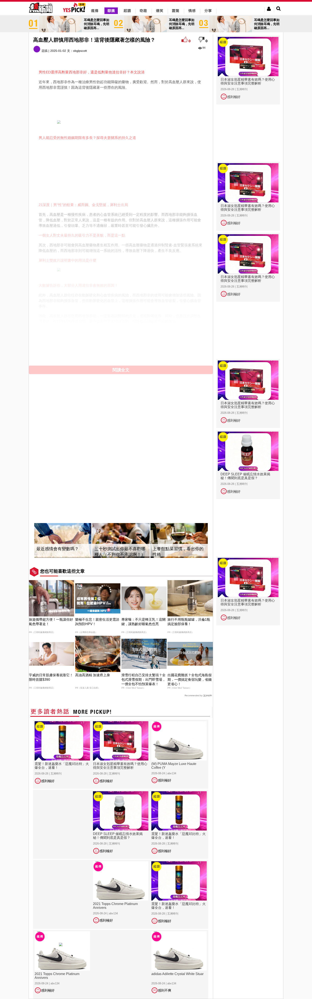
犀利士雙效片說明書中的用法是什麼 (67, 260)
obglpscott (80, 50)
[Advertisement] (121, 104)
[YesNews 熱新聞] (40, 13)
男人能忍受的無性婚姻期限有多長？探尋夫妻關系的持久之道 (87, 138)
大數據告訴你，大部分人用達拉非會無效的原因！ (78, 285)
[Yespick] (75, 11)
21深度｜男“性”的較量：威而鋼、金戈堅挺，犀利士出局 (83, 205)
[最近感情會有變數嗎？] (63, 540)
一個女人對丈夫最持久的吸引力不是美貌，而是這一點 (82, 235)
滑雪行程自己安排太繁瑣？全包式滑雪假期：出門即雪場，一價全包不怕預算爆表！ (143, 679)
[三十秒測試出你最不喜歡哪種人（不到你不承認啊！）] (121, 540)
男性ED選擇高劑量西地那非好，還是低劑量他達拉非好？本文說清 (92, 72)
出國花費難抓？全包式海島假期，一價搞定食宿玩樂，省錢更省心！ (189, 679)
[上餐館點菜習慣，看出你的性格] (179, 540)
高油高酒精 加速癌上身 (92, 675)
